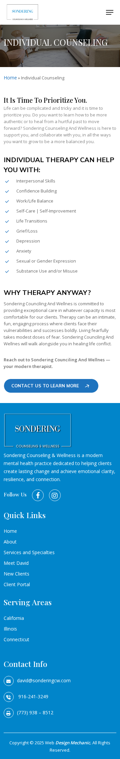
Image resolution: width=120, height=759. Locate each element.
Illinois (10, 629)
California (14, 618)
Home (10, 77)
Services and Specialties (29, 552)
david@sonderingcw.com (44, 680)
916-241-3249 (32, 696)
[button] (109, 12)
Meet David (16, 563)
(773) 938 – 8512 (35, 712)
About (10, 541)
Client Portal (17, 584)
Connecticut (16, 639)
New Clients (16, 574)
